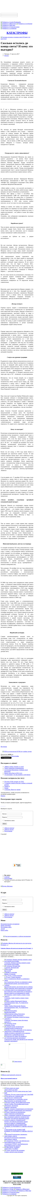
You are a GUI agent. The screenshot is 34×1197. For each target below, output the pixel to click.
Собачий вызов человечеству (13, 1028)
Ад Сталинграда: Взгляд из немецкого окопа (18, 982)
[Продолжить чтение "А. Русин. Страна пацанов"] (13, 975)
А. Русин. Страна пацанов (12, 977)
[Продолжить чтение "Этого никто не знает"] (11, 1088)
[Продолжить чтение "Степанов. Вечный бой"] (12, 966)
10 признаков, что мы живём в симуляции (17, 774)
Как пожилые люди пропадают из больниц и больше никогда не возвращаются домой (18, 992)
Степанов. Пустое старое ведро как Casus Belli (18, 1094)
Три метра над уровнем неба (13, 1097)
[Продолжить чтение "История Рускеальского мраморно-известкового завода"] (18, 1136)
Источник (4, 746)
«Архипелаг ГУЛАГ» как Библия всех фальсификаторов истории (16, 1144)
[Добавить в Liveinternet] (8, 28)
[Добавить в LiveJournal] (24, 23)
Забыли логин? (9, 829)
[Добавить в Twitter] (7, 1189)
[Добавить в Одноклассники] (10, 27)
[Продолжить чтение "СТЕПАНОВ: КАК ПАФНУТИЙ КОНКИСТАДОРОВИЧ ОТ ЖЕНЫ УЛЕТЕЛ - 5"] (18, 1128)
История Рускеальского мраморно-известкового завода (15, 1138)
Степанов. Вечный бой (11, 967)
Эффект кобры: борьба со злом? (14, 766)
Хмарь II (7, 786)
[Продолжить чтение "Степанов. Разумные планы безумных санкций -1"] (18, 1018)
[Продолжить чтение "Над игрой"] (8, 969)
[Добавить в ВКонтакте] (9, 23)
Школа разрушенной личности (9, 1078)
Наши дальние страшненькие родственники (18, 1110)
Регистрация (8, 831)
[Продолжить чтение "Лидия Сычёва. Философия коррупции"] (17, 1102)
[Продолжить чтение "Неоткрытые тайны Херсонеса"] (14, 1014)
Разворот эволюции (10, 1107)
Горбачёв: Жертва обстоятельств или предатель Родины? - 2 (17, 948)
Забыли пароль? (9, 828)
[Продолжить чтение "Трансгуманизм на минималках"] (14, 1112)
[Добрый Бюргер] (17, 1058)
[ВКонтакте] (2, 805)
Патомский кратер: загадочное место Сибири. (18, 986)
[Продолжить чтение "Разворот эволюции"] (11, 1105)
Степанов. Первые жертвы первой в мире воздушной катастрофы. (17, 963)
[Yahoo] (4, 805)
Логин (4, 814)
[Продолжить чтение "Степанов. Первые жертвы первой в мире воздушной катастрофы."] (18, 961)
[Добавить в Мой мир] (8, 25)
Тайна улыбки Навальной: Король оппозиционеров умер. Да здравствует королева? (16, 1007)
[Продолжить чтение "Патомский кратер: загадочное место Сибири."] (18, 985)
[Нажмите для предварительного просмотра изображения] (17, 38)
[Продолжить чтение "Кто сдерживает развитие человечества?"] (17, 1115)
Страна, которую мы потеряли (13, 1152)
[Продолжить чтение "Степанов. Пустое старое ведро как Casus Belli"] (18, 1093)
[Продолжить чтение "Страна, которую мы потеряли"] (14, 1150)
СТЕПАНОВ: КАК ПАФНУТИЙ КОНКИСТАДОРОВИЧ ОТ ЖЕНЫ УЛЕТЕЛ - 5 (18, 1131)
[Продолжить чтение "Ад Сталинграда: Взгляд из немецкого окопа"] (18, 980)
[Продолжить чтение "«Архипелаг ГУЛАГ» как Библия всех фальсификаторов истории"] (18, 1142)
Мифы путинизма (9, 974)
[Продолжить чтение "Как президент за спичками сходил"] (15, 1099)
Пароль (4, 817)
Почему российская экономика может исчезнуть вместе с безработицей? (16, 1122)
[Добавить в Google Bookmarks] (11, 22)
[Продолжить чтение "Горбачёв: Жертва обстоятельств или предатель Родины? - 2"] (17, 945)
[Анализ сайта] (17, 866)
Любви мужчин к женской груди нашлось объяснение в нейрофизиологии (17, 1033)
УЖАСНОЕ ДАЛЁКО (11, 1149)
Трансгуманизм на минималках (14, 768)
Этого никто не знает (11, 1089)
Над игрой (7, 971)
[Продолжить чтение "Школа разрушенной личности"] (11, 1075)
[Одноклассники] (1, 805)
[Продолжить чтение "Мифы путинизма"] (10, 972)
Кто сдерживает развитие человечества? (16, 1117)
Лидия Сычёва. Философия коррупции (16, 1104)
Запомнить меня (9, 820)
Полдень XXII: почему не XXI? (14, 781)
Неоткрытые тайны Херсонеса (13, 1015)
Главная (6, 877)
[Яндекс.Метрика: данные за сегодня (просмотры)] (7, 886)
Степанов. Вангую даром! (12, 789)
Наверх (3, 796)
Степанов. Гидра (9, 1025)
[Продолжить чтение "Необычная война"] (10, 1010)
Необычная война (9, 1012)
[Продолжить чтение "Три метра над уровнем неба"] (13, 1096)
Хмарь (6, 788)
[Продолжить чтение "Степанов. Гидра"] (10, 1023)
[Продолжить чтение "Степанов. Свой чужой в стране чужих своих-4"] (18, 996)
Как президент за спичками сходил (15, 1101)
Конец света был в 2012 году (13, 773)
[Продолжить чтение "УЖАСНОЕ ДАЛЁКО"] (12, 1147)
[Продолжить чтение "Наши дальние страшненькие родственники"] (18, 1109)
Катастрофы (15, 756)
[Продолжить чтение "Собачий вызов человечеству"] (14, 1026)
